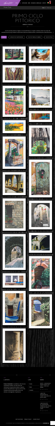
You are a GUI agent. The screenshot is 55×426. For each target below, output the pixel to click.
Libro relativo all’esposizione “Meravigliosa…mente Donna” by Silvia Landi (45, 406)
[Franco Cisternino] (8, 3)
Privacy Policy (27, 419)
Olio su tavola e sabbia (34, 37)
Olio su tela (49, 37)
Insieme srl (46, 423)
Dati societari (19, 419)
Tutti (4, 37)
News (29, 3)
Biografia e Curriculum (36, 3)
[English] (50, 1)
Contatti (44, 3)
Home (16, 3)
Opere (20, 3)
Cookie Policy (36, 419)
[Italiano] (48, 3)
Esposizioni (24, 3)
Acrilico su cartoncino (16, 37)
